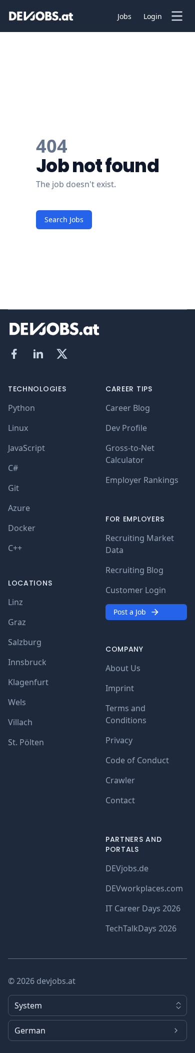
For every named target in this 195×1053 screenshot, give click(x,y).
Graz (17, 622)
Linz (15, 602)
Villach (20, 722)
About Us (123, 668)
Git (13, 487)
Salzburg (25, 642)
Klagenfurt (28, 682)
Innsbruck (27, 662)
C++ (15, 548)
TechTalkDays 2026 (141, 928)
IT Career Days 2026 (143, 908)
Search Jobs (64, 219)
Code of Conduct (137, 760)
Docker (22, 528)
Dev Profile (126, 427)
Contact (120, 800)
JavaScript (26, 447)
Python (21, 407)
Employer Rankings (142, 479)
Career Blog (128, 407)
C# (13, 467)
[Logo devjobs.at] (41, 16)
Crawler (120, 780)
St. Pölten (26, 742)
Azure (19, 507)
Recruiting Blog (135, 570)
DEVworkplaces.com (144, 888)
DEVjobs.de (127, 868)
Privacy (119, 740)
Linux (18, 427)
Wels (17, 702)
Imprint (120, 688)
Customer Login (136, 590)
